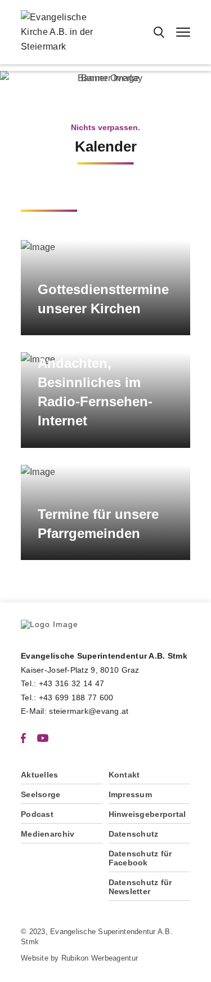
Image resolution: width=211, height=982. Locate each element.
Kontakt (124, 774)
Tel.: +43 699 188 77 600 (67, 697)
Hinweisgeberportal (147, 814)
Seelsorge (41, 794)
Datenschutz (134, 833)
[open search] (158, 32)
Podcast (37, 814)
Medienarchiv (47, 833)
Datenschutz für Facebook (140, 858)
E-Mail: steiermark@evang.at (75, 711)
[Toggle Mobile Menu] (183, 32)
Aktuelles (40, 774)
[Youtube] (42, 737)
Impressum (130, 794)
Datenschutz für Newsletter (140, 887)
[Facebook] (23, 737)
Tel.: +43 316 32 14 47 (62, 683)
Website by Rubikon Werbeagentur (79, 958)
